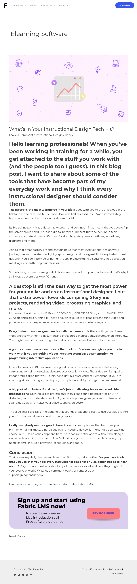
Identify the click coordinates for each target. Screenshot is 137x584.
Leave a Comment (21, 135)
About (62, 5)
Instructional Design (49, 135)
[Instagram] (27, 575)
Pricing (33, 5)
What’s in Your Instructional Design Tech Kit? (61, 129)
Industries (18, 5)
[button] (24, 5)
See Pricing (117, 573)
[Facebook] (23, 575)
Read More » (17, 536)
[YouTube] (31, 575)
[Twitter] (19, 575)
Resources (46, 5)
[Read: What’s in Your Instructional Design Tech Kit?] (68, 88)
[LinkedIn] (15, 575)
